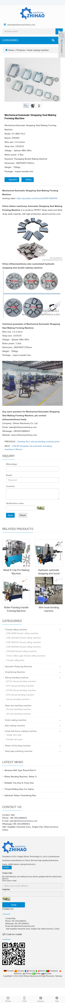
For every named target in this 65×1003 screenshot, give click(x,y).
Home (11, 50)
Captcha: (6, 889)
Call (24, 1001)
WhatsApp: (12, 464)
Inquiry (40, 1001)
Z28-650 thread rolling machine (21, 651)
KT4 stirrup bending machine (20, 686)
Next (56, 79)
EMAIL (28, 179)
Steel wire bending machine (18, 705)
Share (8, 1001)
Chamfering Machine (15, 672)
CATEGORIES (10, 40)
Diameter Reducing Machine (18, 666)
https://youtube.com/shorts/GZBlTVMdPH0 (37, 198)
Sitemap (58, 976)
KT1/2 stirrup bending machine (21, 681)
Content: (10, 486)
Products (21, 50)
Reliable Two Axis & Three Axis (19, 783)
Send (10, 515)
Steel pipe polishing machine (18, 751)
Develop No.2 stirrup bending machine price (38, 441)
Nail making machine (15, 725)
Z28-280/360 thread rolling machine (23, 647)
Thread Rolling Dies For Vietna (19, 789)
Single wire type (14, 735)
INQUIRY (12, 179)
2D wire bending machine (18, 709)
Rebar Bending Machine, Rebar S (20, 776)
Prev (8, 79)
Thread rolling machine (16, 629)
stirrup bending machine (18, 699)
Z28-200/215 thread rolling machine (23, 642)
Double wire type (14, 739)
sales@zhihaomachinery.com (21, 24)
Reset (23, 515)
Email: (9, 475)
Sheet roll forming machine (18, 745)
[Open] (61, 44)
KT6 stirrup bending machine (20, 695)
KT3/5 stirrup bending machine (21, 690)
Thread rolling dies (15, 660)
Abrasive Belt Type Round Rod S (20, 770)
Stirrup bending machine (16, 677)
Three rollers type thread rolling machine (25, 656)
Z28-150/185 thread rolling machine (23, 638)
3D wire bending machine (18, 714)
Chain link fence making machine (21, 731)
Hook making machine (38, 50)
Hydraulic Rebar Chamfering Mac (20, 795)
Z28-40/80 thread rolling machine (22, 633)
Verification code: (15, 503)
